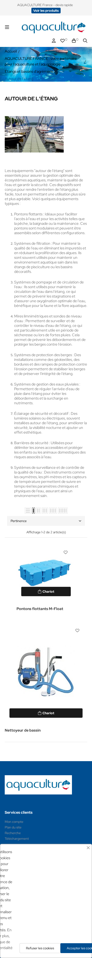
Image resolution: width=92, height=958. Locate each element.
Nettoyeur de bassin (23, 730)
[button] (46, 10)
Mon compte (14, 822)
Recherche (13, 833)
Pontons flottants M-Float (40, 608)
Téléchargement (17, 838)
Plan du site (13, 827)
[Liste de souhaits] (65, 552)
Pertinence (19, 521)
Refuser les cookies (40, 948)
